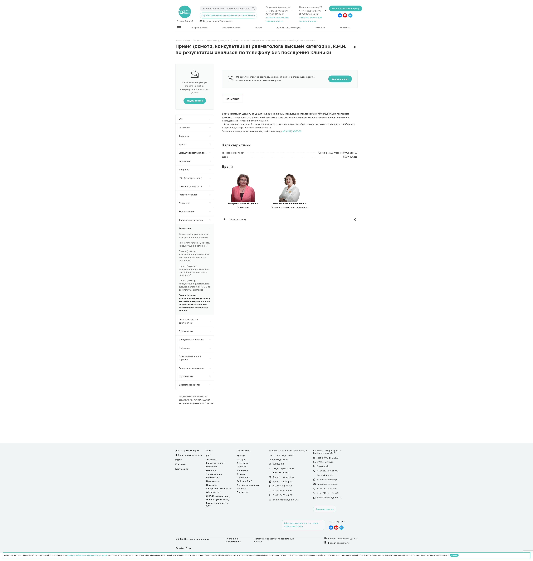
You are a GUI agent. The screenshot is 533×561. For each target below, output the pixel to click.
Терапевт (184, 136)
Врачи (258, 27)
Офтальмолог (186, 376)
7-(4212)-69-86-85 (282, 490)
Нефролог (184, 348)
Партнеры (242, 492)
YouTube (345, 15)
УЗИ (181, 119)
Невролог (184, 169)
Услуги (209, 450)
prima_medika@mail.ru (285, 499)
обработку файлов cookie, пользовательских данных (87, 555)
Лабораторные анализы (188, 455)
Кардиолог (185, 161)
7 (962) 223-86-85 (276, 14)
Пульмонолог (186, 331)
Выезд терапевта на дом (192, 152)
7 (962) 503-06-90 (310, 14)
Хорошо (454, 555)
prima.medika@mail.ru (329, 497)
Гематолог (184, 203)
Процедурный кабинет (191, 339)
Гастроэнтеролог (188, 194)
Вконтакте (340, 15)
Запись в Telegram (283, 481)
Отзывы (241, 474)
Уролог (182, 144)
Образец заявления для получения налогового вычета (228, 15)
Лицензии (242, 470)
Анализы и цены (231, 27)
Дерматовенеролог (189, 384)
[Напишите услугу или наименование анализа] (253, 8)
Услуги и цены (199, 27)
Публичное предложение (233, 540)
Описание (232, 99)
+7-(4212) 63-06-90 (327, 488)
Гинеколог (184, 127)
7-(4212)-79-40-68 (282, 495)
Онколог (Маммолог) (190, 186)
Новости (320, 27)
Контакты (345, 27)
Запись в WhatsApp (283, 477)
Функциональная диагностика (188, 321)
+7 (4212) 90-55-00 (291, 131)
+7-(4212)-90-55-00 (278, 10)
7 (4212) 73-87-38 (282, 486)
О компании (243, 450)
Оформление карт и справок (190, 358)
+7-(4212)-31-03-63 (327, 493)
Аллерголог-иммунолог (192, 368)
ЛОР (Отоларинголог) (190, 177)
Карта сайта (181, 468)
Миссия (241, 455)
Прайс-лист (243, 477)
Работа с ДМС (244, 481)
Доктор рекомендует (289, 27)
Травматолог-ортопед (191, 220)
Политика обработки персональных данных (274, 540)
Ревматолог (185, 228)
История (241, 459)
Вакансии (242, 466)
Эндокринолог (187, 211)
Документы (243, 463)
